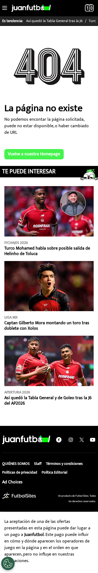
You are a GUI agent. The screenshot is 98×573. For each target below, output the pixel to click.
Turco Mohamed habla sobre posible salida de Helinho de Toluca (47, 251)
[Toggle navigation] (4, 8)
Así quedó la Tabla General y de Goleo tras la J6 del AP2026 (47, 400)
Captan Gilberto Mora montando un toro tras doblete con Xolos (46, 325)
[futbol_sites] (19, 495)
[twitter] (81, 439)
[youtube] (92, 439)
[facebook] (59, 439)
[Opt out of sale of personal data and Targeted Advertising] (8, 563)
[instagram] (71, 439)
